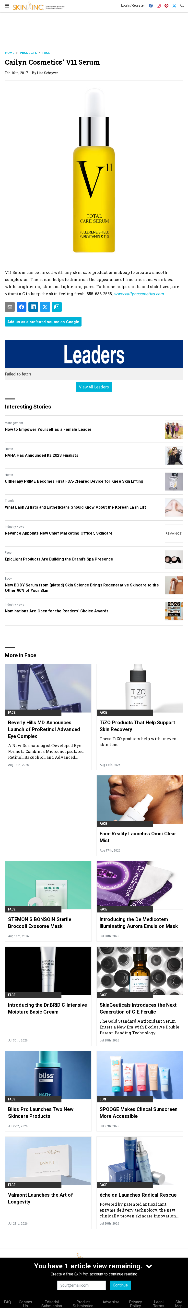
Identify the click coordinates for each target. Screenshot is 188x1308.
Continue (120, 1285)
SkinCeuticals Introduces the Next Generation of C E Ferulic (138, 1008)
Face (46, 53)
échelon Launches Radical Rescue (138, 1195)
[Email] (10, 307)
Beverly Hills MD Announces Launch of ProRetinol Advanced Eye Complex (44, 729)
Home (9, 53)
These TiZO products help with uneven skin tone (138, 741)
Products (28, 53)
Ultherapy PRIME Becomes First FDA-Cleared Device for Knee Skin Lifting (74, 481)
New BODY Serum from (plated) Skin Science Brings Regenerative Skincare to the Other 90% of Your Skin (82, 588)
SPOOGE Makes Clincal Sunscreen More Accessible (138, 1112)
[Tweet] (45, 307)
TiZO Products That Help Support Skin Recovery (137, 726)
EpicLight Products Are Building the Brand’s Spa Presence (59, 559)
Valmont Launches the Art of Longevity (40, 1198)
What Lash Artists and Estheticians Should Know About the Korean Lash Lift (75, 507)
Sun (103, 1099)
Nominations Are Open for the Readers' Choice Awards (56, 611)
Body (8, 578)
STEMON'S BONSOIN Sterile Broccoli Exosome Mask (39, 922)
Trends (9, 500)
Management (14, 423)
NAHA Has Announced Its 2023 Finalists (41, 455)
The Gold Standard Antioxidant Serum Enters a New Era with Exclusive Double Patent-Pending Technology (139, 1026)
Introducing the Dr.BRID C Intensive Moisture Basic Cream (47, 1008)
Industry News (14, 526)
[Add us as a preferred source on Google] (57, 307)
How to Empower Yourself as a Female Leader (48, 429)
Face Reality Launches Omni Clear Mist (138, 837)
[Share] (21, 307)
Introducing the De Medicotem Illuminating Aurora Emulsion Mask (139, 922)
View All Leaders (94, 387)
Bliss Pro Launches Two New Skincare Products (41, 1112)
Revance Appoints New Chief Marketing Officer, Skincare (59, 533)
